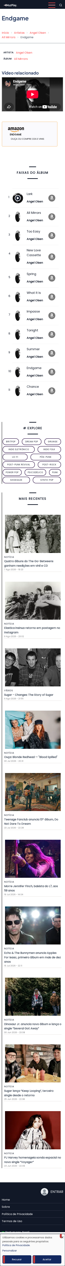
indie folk (49, 449)
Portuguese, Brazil (17, 1232)
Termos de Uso (12, 1221)
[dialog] (32, 1250)
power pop (12, 472)
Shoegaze (16, 479)
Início (5, 33)
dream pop (31, 441)
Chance (33, 387)
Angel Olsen (38, 33)
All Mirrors (8, 37)
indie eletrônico (18, 449)
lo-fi (15, 456)
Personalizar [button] (9, 1250)
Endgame (34, 368)
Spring (31, 274)
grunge (53, 441)
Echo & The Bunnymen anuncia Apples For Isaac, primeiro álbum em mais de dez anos (32, 957)
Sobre (6, 1207)
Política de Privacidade (17, 1214)
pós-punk (45, 456)
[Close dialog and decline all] (62, 1236)
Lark (30, 194)
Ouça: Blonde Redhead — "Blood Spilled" (30, 757)
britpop (10, 441)
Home (6, 1200)
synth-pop (46, 479)
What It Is (34, 293)
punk (55, 472)
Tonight (32, 330)
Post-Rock (49, 464)
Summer (33, 349)
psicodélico (35, 472)
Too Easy (33, 231)
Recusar (17, 1259)
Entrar (56, 1191)
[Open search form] (60, 5)
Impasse (33, 311)
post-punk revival (18, 464)
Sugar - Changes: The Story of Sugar (28, 695)
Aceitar (47, 1259)
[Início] (10, 5)
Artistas (19, 33)
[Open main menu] (51, 5)
